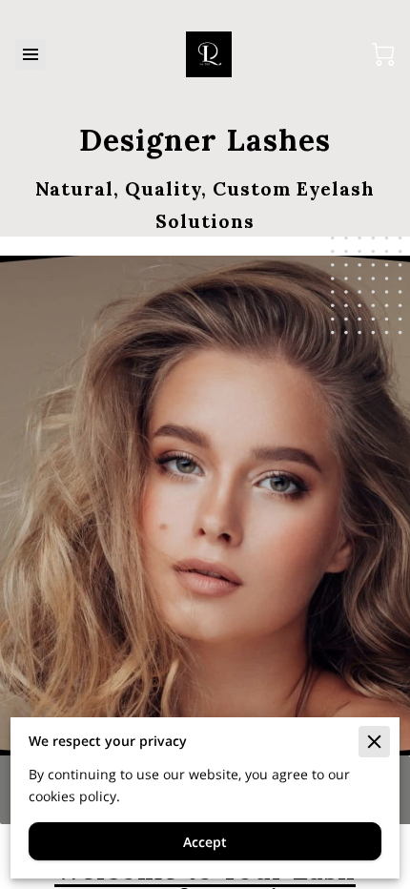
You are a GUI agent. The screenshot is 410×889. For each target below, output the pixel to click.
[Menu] (30, 54)
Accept (205, 842)
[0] (383, 54)
